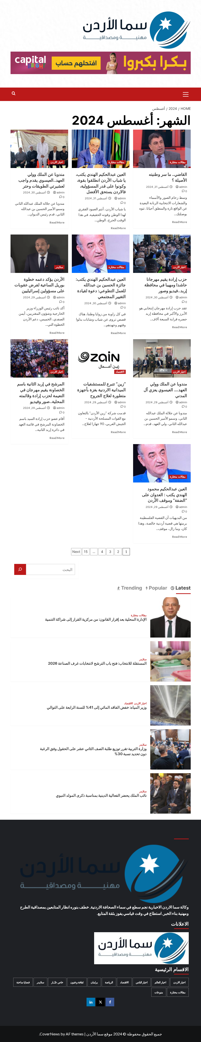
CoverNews (50, 1033)
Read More (179, 222)
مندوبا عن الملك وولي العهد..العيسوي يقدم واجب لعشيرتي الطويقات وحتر (41, 180)
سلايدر (59, 267)
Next (76, 551)
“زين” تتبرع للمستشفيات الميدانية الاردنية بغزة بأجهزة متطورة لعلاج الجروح (101, 389)
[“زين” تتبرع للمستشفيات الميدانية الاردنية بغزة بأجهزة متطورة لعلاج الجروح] (100, 358)
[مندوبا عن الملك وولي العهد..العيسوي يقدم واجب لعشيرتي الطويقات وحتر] (39, 149)
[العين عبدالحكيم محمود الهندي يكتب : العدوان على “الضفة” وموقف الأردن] (162, 463)
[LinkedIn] (91, 1002)
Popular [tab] (157, 588)
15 (86, 551)
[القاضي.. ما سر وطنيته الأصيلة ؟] (162, 149)
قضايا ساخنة (23, 982)
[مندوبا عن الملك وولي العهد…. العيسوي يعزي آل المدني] (162, 358)
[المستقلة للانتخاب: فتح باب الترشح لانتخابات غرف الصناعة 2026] (170, 660)
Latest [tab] (182, 588)
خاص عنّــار (57, 982)
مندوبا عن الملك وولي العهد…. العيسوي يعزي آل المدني (165, 389)
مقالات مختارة (178, 162)
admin (183, 187)
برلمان (94, 982)
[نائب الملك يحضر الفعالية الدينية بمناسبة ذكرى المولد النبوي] (170, 792)
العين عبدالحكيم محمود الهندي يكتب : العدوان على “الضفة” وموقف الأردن (164, 494)
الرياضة (109, 982)
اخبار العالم (160, 982)
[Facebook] (110, 1002)
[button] (186, 94)
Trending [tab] (131, 588)
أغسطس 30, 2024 (34, 192)
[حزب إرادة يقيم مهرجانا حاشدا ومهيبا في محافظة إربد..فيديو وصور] (162, 254)
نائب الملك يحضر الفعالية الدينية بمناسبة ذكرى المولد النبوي (101, 795)
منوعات (158, 992)
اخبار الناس (142, 982)
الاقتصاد (120, 371)
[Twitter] (100, 1002)
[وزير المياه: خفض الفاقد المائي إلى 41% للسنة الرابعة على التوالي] (170, 704)
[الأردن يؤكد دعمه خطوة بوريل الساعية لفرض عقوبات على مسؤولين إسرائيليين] (39, 254)
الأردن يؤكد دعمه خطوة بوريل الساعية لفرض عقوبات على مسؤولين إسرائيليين (39, 285)
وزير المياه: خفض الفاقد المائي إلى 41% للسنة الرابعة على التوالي (97, 707)
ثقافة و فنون (77, 982)
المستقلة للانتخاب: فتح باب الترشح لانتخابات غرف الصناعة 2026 (97, 663)
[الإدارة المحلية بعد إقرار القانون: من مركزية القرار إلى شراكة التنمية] (170, 616)
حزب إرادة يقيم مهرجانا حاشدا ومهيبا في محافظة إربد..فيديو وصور (165, 285)
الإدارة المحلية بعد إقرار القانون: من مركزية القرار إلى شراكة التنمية (96, 619)
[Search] (14, 93)
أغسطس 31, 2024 (157, 187)
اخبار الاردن (56, 162)
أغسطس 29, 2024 (34, 297)
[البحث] (20, 569)
